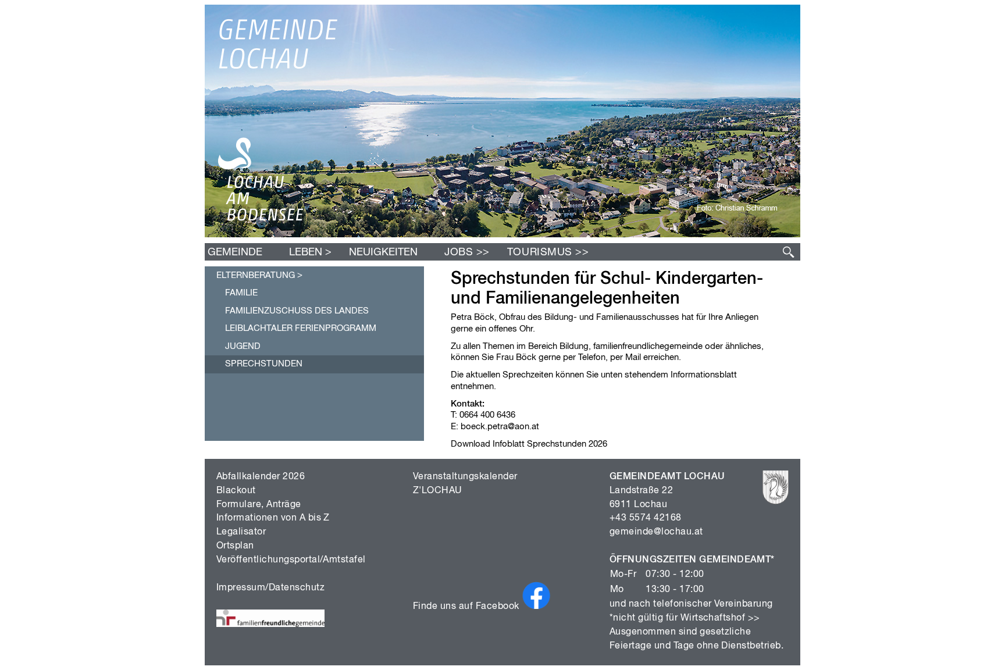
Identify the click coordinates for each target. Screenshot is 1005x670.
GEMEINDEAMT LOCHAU (667, 477)
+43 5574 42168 (646, 518)
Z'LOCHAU (437, 491)
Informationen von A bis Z (273, 518)
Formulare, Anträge (258, 504)
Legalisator (241, 532)
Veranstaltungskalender (465, 477)
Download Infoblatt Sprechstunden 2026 (529, 444)
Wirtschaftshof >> (720, 618)
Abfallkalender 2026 (260, 477)
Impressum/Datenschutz (270, 588)
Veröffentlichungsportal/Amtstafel (291, 560)
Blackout (236, 491)
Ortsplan (235, 546)
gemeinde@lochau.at (656, 532)
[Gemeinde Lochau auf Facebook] (535, 606)
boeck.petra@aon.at (500, 426)
